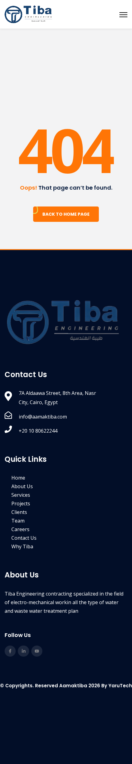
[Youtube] (36, 651)
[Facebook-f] (10, 651)
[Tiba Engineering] (28, 14)
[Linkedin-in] (23, 651)
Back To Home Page (66, 214)
